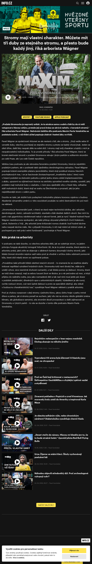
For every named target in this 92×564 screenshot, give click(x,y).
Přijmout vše (74, 550)
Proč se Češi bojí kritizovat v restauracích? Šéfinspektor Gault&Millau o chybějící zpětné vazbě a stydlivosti (61, 380)
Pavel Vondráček (46, 107)
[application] (46, 79)
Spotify (27, 117)
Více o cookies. (19, 558)
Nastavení (74, 556)
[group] (19, 97)
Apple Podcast (62, 117)
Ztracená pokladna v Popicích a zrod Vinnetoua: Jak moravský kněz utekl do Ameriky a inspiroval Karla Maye (60, 399)
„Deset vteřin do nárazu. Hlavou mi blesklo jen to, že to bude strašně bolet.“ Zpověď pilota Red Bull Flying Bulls (61, 437)
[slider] (58, 97)
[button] (8, 97)
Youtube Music (42, 117)
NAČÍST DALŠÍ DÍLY (46, 505)
